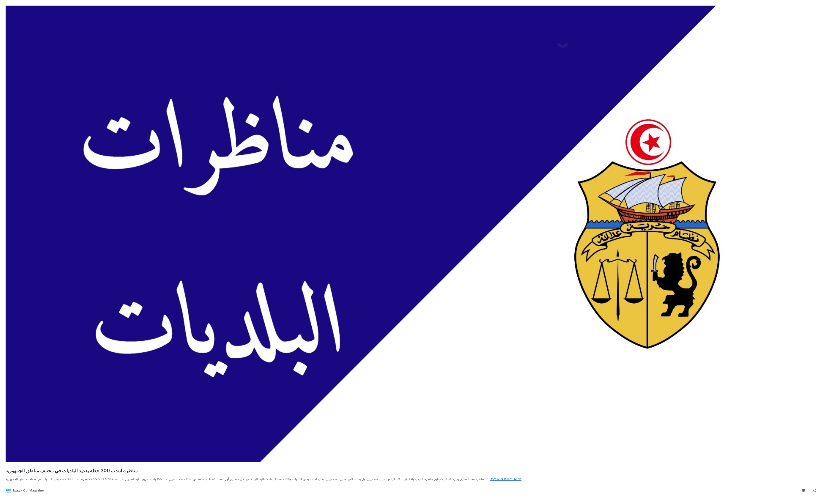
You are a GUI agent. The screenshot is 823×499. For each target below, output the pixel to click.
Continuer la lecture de (505, 479)
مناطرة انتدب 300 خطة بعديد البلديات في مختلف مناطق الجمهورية (72, 470)
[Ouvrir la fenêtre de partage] (814, 489)
